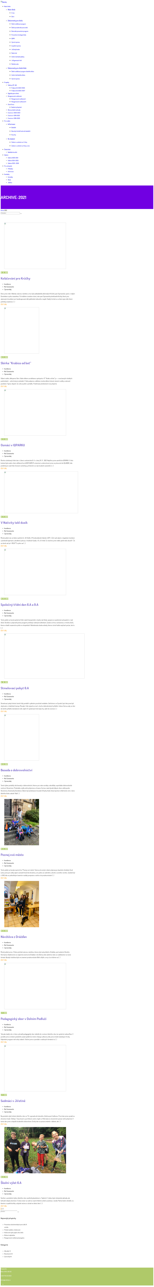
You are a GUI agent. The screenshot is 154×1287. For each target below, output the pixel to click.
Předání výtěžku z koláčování (12, 1230)
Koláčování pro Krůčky (15, 278)
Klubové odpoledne (9, 1235)
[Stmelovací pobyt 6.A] (44, 678)
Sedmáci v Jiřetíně (13, 1101)
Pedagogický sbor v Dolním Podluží (23, 1019)
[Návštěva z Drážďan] (21, 927)
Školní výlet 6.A (11, 1183)
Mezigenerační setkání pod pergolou (14, 1238)
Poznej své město (12, 855)
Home (2, 210)
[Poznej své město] (21, 845)
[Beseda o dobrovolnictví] (21, 760)
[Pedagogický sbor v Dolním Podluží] (35, 1009)
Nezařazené (7, 1254)
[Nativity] (4, 2)
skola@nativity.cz (6, 1280)
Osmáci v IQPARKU (13, 445)
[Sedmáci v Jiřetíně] (35, 1091)
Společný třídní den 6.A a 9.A (19, 604)
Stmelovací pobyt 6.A (15, 688)
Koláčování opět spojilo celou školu (13, 1232)
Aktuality (6, 1251)
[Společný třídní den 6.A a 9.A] (35, 594)
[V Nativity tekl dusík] (41, 513)
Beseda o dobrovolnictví (16, 770)
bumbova (7, 284)
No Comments (9, 287)
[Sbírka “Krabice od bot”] (21, 353)
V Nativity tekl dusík (14, 522)
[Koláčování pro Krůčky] (35, 268)
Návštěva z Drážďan (14, 937)
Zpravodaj (7, 289)
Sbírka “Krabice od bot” (16, 363)
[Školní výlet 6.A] (35, 1173)
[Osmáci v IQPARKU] (35, 435)
